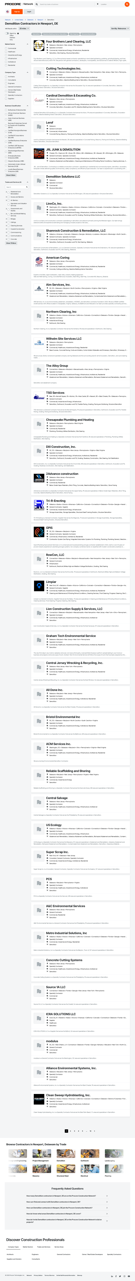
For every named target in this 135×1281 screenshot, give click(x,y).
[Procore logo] (13, 4)
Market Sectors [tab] (28, 1247)
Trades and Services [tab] (43, 1247)
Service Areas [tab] (59, 1247)
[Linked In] (112, 1276)
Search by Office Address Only (13, 36)
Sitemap (79, 1275)
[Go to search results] (27, 187)
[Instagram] (124, 1276)
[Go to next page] (94, 1131)
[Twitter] (120, 1276)
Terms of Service (49, 1275)
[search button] (127, 4)
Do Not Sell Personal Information (66, 1275)
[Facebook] (116, 1276)
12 (90, 1131)
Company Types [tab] (13, 1247)
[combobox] (112, 4)
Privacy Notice (38, 1275)
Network (28, 4)
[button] (6, 48)
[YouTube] (129, 1276)
